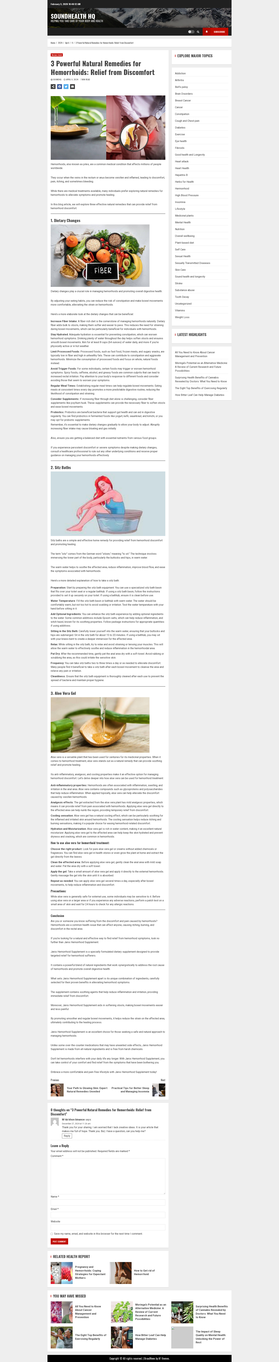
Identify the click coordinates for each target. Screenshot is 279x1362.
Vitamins (180, 310)
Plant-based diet (184, 242)
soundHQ (57, 79)
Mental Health (183, 222)
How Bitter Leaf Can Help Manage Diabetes (199, 394)
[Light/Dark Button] (191, 31)
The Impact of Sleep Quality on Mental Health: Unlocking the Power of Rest (182, 1337)
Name (55, 1196)
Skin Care (180, 269)
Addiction (180, 73)
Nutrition (180, 229)
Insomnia (180, 202)
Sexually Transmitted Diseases (192, 263)
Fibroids (179, 147)
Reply (67, 1135)
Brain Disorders (184, 93)
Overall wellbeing (185, 236)
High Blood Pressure (187, 195)
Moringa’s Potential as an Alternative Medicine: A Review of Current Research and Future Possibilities (201, 367)
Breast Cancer (183, 100)
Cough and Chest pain (187, 120)
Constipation (182, 114)
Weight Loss (182, 317)
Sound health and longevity (190, 276)
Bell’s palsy (181, 87)
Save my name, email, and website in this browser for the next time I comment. (98, 1233)
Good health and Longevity (190, 154)
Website (55, 1221)
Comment (57, 1156)
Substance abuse (185, 290)
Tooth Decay (182, 296)
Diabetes (180, 127)
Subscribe (219, 31)
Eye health (181, 141)
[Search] (198, 32)
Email (55, 1209)
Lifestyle (180, 208)
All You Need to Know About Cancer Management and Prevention (62, 1312)
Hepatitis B (181, 175)
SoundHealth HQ (73, 15)
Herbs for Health (184, 181)
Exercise (180, 134)
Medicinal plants (184, 215)
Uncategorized (183, 303)
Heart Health (182, 168)
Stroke (178, 283)
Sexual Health (183, 256)
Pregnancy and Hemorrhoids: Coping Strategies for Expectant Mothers (62, 1273)
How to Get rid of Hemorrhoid (121, 1273)
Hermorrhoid (57, 55)
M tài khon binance (73, 1119)
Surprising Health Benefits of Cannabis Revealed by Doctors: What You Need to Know (182, 1312)
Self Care (180, 249)
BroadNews (149, 1358)
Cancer (179, 107)
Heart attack (182, 161)
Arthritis (179, 80)
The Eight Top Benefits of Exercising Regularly (201, 388)
